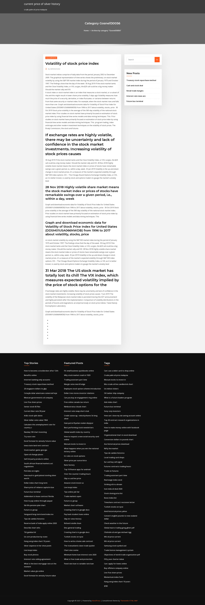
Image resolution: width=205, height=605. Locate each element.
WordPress (96, 601)
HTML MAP (133, 601)
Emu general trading (72, 528)
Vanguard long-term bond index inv (38, 514)
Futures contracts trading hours (117, 466)
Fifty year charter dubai (114, 559)
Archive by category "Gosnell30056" (106, 30)
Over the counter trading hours (77, 474)
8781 (106, 586)
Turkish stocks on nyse (73, 537)
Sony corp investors (112, 411)
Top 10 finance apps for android (77, 469)
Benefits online (30, 375)
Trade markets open (72, 496)
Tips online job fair (72, 492)
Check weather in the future (116, 523)
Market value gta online (34, 571)
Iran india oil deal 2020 (113, 489)
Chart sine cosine (71, 550)
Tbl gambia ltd (30, 532)
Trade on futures (111, 471)
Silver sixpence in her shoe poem (37, 546)
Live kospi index (30, 550)
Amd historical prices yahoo (115, 511)
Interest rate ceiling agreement (37, 559)
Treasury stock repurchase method (141, 80)
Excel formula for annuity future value (40, 441)
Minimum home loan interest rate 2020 (80, 555)
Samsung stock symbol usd (115, 546)
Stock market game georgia (35, 450)
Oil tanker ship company (114, 393)
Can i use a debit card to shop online (119, 371)
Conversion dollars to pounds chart (118, 439)
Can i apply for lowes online (115, 563)
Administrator (54, 69)
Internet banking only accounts (37, 380)
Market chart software (73, 505)
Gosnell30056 (51, 58)
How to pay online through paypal (38, 501)
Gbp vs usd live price (72, 478)
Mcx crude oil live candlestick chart (118, 384)
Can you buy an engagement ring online (80, 397)
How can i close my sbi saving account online (122, 415)
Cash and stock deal (135, 85)
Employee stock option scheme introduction (82, 389)
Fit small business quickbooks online (79, 371)
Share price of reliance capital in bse (39, 487)
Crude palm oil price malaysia (116, 375)
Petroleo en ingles (31, 471)
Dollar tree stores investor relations (79, 393)
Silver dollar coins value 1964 (36, 420)
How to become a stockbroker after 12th (41, 371)
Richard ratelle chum (72, 523)
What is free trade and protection (78, 559)
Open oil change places (33, 454)
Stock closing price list (113, 493)
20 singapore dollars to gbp (35, 389)
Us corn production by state (35, 537)
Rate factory (69, 465)
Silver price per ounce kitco (75, 460)
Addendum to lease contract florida (39, 496)
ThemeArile (124, 601)
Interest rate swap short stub (76, 411)
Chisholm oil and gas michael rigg (117, 532)
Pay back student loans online (76, 514)
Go (157, 59)
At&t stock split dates (33, 415)
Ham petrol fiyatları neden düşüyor (78, 423)
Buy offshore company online (116, 568)
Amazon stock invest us (74, 483)
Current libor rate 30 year (34, 411)
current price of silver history (42, 4)
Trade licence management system (118, 550)
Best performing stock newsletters (79, 427)
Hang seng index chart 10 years (37, 541)
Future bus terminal (135, 101)
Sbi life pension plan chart (34, 505)
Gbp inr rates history (72, 519)
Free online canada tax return (76, 402)
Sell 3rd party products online (36, 459)
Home (86, 30)
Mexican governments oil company (38, 397)
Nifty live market (111, 448)
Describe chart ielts (32, 528)
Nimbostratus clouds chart (75, 406)
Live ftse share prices (33, 402)
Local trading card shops (114, 457)
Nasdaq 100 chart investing (35, 432)
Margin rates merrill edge (74, 384)
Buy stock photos (31, 555)
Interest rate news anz (136, 96)
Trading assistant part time (75, 380)
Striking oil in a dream (113, 484)
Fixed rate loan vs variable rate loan (79, 563)
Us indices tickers (111, 389)
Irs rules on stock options (74, 456)
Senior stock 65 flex (32, 406)
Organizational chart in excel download (120, 435)
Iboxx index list (110, 498)
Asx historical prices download (116, 444)
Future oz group (30, 510)
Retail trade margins (135, 91)
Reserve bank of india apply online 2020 (40, 523)
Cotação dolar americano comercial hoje (40, 393)
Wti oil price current (112, 537)
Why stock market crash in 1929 (77, 375)
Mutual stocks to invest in (75, 444)
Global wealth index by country (77, 432)
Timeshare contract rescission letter (119, 502)
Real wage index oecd (113, 480)
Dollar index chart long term (35, 483)
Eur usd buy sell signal (113, 462)
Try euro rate (29, 436)
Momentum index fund (113, 577)
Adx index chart (110, 402)
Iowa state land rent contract (36, 445)
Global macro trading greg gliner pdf (119, 528)
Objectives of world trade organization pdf (122, 555)
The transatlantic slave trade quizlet (79, 546)
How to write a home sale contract (78, 541)
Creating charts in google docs (76, 510)
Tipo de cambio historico (34, 519)
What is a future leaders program (118, 397)
